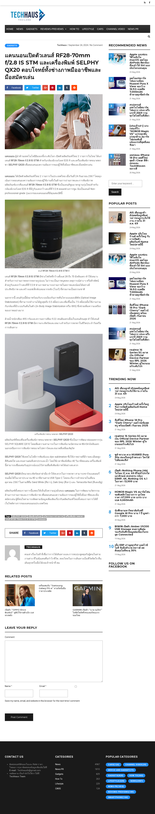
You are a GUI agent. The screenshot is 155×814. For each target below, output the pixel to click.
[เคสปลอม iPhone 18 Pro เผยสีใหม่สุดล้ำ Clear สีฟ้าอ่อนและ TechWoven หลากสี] (117, 160)
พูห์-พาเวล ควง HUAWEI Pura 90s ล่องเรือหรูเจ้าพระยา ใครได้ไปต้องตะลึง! (132, 457)
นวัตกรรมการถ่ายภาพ (53, 516)
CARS (100, 29)
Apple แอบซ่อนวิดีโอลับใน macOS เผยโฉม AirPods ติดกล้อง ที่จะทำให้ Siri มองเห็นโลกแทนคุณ (140, 61)
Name (8, 686)
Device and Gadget (121, 770)
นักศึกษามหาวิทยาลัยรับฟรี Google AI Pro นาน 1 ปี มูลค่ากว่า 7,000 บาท (132, 513)
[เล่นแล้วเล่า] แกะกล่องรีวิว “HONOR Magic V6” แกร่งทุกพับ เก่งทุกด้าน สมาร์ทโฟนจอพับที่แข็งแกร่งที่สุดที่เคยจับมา (140, 135)
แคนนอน (42, 519)
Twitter (35, 87)
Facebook (16, 87)
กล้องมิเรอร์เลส (34, 516)
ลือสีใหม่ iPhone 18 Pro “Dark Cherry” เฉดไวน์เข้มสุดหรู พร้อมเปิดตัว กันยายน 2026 (139, 312)
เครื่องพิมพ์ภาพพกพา (74, 516)
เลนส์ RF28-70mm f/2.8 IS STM (21, 519)
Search (115, 192)
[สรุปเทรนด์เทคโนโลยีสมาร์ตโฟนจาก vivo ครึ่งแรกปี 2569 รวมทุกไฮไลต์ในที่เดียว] (117, 109)
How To (74, 29)
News (19, 29)
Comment (10, 637)
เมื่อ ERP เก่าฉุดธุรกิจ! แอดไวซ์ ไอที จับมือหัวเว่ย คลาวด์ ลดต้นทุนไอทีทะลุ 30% (131, 548)
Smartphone (118, 797)
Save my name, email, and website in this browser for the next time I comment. (42, 701)
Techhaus (62, 45)
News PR (133, 29)
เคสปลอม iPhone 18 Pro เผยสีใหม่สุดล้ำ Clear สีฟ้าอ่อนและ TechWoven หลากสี (140, 162)
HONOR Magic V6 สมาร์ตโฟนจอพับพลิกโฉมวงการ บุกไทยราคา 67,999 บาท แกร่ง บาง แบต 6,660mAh (132, 496)
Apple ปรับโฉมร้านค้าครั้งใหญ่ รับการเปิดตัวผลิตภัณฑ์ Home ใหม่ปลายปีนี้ (140, 239)
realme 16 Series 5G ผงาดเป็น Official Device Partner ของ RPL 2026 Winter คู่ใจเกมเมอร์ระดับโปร (140, 358)
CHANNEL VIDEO (115, 29)
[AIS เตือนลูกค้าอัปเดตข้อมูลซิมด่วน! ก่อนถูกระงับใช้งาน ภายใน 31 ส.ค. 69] (117, 217)
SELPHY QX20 (19, 516)
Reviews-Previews (52, 29)
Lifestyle (88, 29)
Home (9, 29)
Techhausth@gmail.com (29, 770)
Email (42, 686)
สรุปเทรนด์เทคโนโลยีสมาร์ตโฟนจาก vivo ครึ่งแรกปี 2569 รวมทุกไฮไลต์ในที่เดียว (140, 110)
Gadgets (31, 29)
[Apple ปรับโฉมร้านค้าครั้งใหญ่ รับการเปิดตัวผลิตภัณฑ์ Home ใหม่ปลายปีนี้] (117, 238)
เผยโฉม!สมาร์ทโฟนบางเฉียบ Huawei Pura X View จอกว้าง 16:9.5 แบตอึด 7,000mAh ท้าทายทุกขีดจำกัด (139, 86)
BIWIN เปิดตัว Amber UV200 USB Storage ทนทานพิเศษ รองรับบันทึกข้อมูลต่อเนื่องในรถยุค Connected (132, 530)
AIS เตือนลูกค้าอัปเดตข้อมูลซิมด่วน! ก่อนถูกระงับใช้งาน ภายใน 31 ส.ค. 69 (140, 218)
